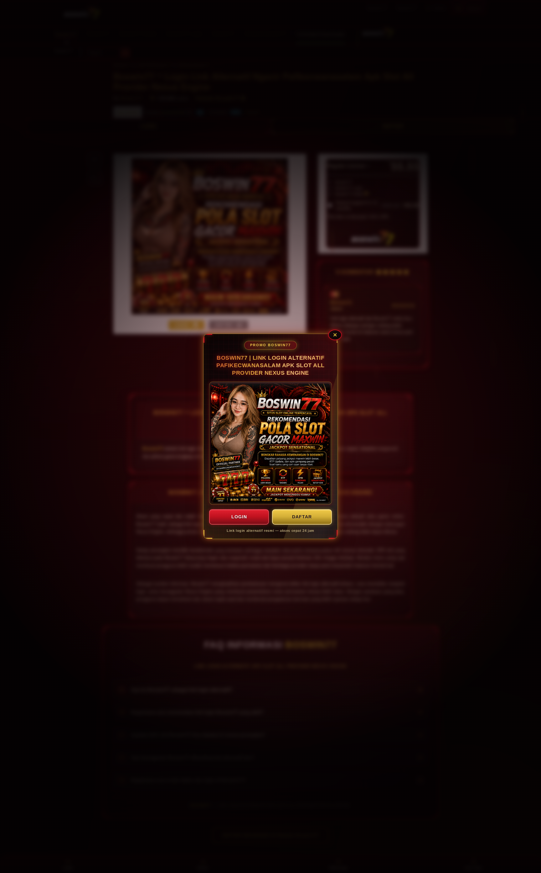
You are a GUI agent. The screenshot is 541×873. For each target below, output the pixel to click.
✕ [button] (335, 335)
